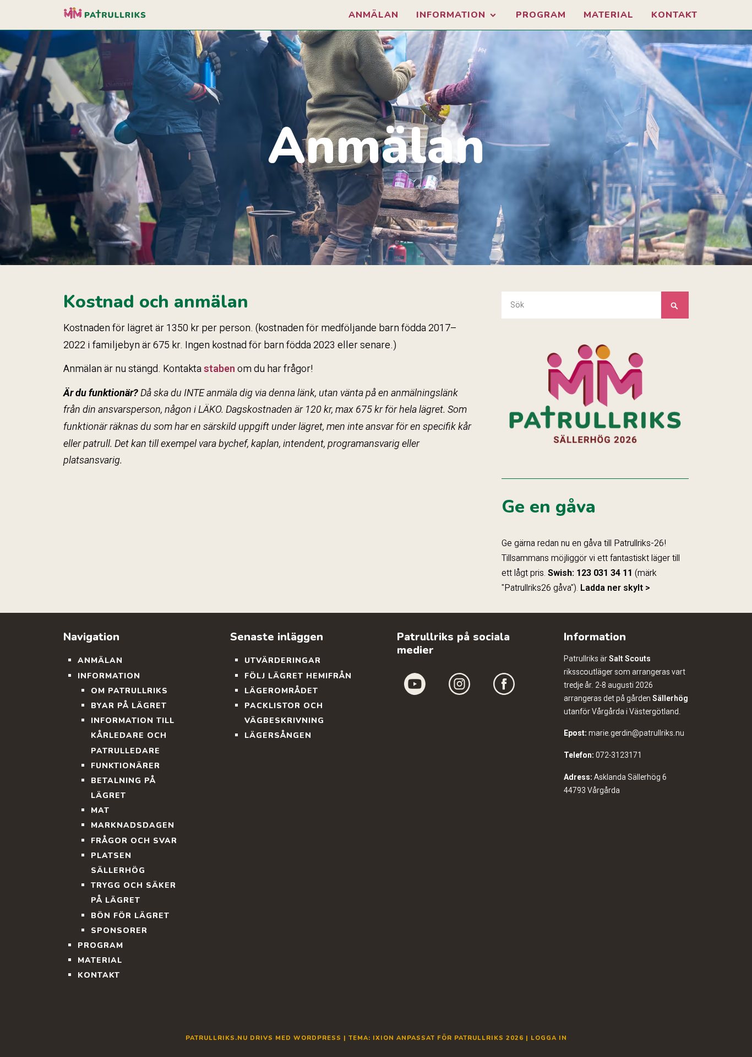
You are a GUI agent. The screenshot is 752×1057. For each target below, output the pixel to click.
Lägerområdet (281, 691)
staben (219, 368)
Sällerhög (670, 698)
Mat (100, 810)
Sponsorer (119, 930)
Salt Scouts (630, 658)
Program (541, 15)
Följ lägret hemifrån (298, 676)
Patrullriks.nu (217, 1038)
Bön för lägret (130, 915)
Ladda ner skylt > (615, 588)
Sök (675, 305)
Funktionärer (125, 766)
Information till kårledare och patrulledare (133, 735)
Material (609, 15)
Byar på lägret (129, 705)
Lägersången (278, 735)
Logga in (549, 1038)
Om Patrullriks (129, 691)
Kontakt (674, 15)
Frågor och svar (134, 840)
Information (451, 15)
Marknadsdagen (133, 825)
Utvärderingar (282, 660)
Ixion (383, 1038)
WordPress (317, 1038)
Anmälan (373, 15)
